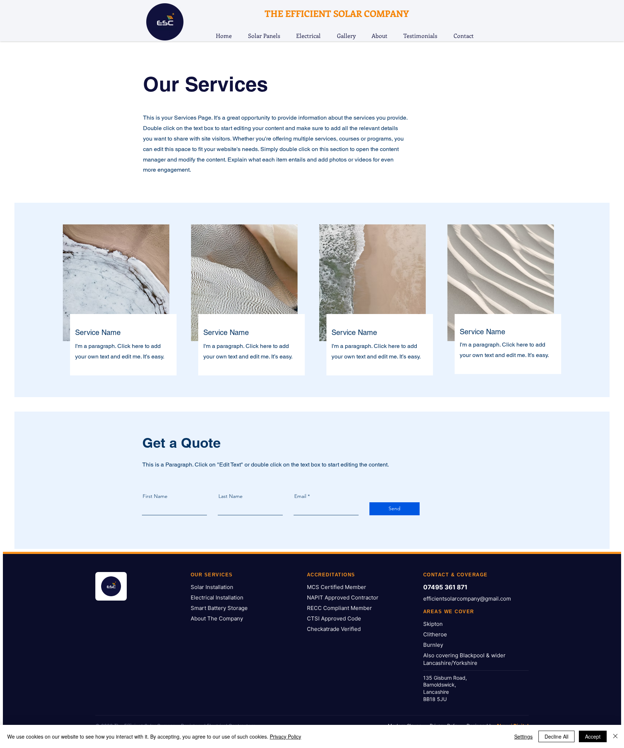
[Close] (615, 736)
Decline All (556, 736)
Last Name (230, 496)
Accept (593, 736)
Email (300, 496)
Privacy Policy (285, 736)
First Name (155, 496)
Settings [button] (523, 736)
